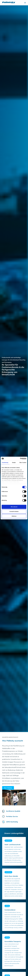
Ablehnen (14, 516)
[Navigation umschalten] (25, 2)
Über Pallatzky (8, 788)
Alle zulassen (14, 506)
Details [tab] (14, 462)
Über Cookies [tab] (22, 462)
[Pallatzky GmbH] (8, 2)
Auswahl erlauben (14, 511)
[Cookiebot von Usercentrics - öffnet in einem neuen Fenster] (20, 459)
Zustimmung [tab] (5, 462)
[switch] (24, 491)
